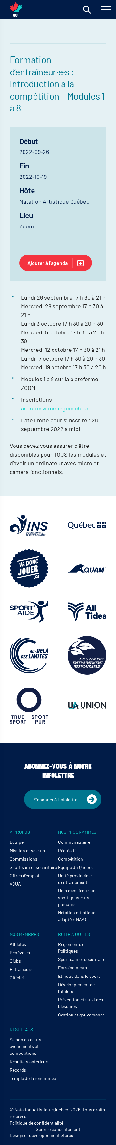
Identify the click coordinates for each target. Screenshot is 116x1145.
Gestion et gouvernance (81, 1014)
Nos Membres (24, 934)
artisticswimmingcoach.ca (54, 408)
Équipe (17, 842)
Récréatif (67, 850)
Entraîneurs (21, 969)
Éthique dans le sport (79, 976)
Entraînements (72, 967)
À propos (20, 832)
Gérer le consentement (58, 1129)
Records (18, 1070)
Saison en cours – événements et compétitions (27, 1046)
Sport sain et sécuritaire (33, 867)
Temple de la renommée (33, 1078)
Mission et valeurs (27, 850)
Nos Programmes (77, 832)
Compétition (70, 858)
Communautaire (74, 842)
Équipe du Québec (75, 867)
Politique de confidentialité (36, 1123)
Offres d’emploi (24, 875)
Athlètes (18, 944)
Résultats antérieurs (30, 1061)
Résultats (21, 1029)
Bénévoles (20, 952)
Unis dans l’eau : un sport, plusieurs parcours (77, 897)
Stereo (67, 1135)
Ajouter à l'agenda (47, 263)
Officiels (18, 977)
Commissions (23, 858)
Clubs (15, 961)
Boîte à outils (74, 934)
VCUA (15, 884)
